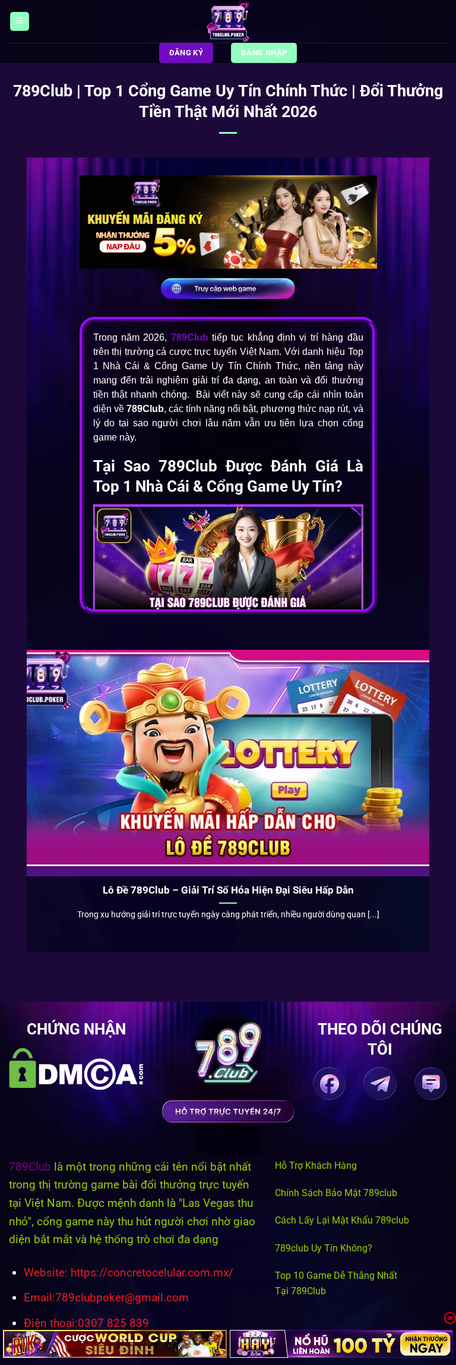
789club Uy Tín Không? (323, 1248)
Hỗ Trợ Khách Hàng (316, 1165)
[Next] (432, 791)
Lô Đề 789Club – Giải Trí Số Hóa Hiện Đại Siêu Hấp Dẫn (228, 890)
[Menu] (19, 22)
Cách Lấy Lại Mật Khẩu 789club (342, 1220)
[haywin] (342, 1344)
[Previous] (24, 791)
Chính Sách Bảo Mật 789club (336, 1193)
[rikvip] (115, 1344)
